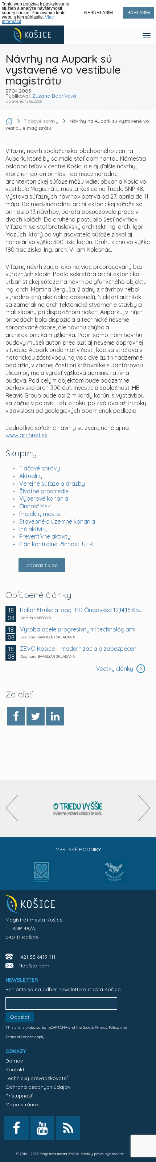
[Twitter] (35, 716)
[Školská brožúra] (78, 808)
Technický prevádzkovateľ (36, 1078)
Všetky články (115, 668)
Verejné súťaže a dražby (52, 483)
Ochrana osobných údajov (37, 1087)
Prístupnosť (19, 1095)
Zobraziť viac (42, 565)
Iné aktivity (33, 529)
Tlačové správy (39, 468)
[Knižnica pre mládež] (114, 876)
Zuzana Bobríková (54, 96)
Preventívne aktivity (45, 536)
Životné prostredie (44, 491)
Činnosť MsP (35, 506)
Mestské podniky (78, 849)
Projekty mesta (39, 513)
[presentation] (11, 808)
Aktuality (30, 476)
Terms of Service (19, 1036)
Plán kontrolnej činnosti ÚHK (56, 544)
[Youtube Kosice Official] (42, 1128)
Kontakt (14, 1069)
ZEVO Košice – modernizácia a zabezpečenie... (81, 648)
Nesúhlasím (98, 12)
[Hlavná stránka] (9, 121)
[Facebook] (16, 716)
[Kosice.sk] (32, 35)
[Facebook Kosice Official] (16, 1128)
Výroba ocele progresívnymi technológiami (77, 629)
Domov (14, 1060)
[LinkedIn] (55, 716)
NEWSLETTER (21, 980)
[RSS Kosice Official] (68, 1128)
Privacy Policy (107, 1027)
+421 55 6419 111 (37, 957)
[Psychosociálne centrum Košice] (42, 876)
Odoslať (19, 1017)
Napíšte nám (34, 965)
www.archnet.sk (26, 435)
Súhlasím (138, 12)
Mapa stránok (22, 1104)
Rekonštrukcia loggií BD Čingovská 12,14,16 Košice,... (81, 610)
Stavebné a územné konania (57, 521)
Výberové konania (43, 498)
